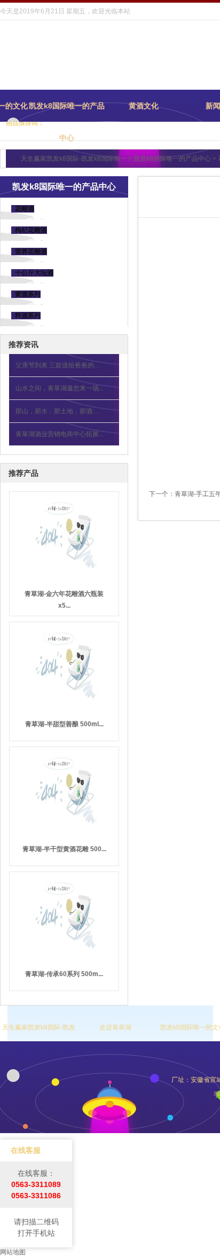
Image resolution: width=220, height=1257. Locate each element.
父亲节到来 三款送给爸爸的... (57, 365)
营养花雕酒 (28, 251)
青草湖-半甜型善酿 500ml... (64, 724)
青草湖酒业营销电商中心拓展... (59, 434)
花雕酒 (21, 209)
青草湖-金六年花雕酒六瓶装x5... (64, 599)
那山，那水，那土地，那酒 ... (57, 411)
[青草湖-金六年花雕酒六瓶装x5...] (64, 534)
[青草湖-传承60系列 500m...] (64, 914)
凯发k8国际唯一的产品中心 (67, 111)
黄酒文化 (144, 105)
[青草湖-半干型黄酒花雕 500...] (64, 789)
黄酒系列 (25, 294)
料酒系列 (25, 315)
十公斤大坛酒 (31, 273)
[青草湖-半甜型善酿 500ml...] (64, 664)
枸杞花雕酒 (28, 230)
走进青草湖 (115, 1027)
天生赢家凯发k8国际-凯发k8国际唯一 (74, 158)
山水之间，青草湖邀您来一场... (59, 388)
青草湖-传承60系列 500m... (64, 974)
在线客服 (26, 1150)
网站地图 (13, 1252)
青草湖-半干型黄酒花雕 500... (64, 849)
